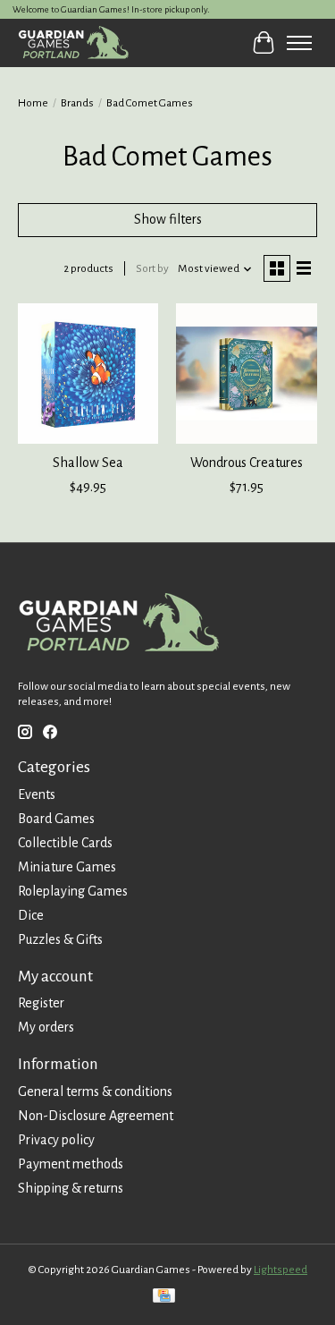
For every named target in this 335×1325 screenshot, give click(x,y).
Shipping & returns (70, 1188)
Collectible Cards (65, 843)
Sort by (152, 268)
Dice (31, 915)
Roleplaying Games (73, 891)
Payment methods (70, 1164)
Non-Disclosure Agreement (95, 1115)
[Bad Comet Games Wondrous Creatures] (246, 373)
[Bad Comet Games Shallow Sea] (88, 373)
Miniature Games (67, 867)
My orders (46, 1027)
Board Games (56, 818)
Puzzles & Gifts (60, 939)
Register (41, 1003)
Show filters (168, 219)
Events (36, 794)
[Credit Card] (164, 1297)
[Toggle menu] (299, 43)
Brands (77, 103)
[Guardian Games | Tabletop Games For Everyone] (73, 42)
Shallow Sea (88, 462)
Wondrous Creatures (246, 462)
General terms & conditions (95, 1091)
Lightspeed (280, 1269)
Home (33, 103)
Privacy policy (56, 1140)
